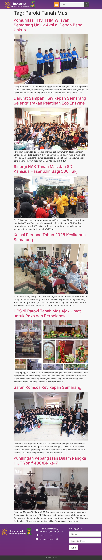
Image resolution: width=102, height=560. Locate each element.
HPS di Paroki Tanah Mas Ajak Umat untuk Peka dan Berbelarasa (47, 313)
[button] (56, 4)
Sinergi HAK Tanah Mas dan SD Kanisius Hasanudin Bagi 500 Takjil (46, 169)
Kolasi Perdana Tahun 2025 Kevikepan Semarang (50, 237)
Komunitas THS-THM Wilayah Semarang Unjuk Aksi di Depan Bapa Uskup (48, 25)
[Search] (86, 4)
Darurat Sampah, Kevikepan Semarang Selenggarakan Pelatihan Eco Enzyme (50, 100)
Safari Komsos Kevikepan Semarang (47, 387)
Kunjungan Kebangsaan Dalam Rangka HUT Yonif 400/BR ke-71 (50, 460)
